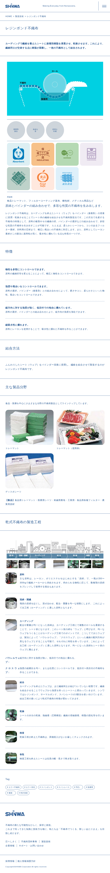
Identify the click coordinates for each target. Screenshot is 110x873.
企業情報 (9, 845)
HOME (8, 16)
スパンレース (64, 787)
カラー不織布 (14, 787)
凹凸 (78, 787)
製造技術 (19, 16)
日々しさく (11, 841)
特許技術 (24, 793)
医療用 (90, 787)
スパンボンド (46, 787)
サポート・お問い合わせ (31, 845)
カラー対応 (30, 787)
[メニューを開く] (104, 6)
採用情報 (9, 861)
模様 (10, 793)
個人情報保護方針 (26, 861)
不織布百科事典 (29, 841)
